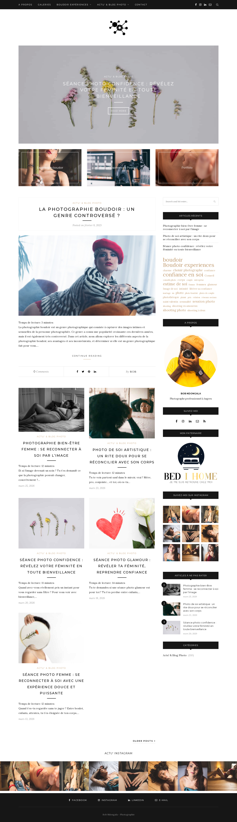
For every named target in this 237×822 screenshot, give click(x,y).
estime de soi (175, 284)
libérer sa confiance (201, 288)
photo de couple (206, 293)
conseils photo (169, 280)
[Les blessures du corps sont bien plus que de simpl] (171, 533)
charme (167, 270)
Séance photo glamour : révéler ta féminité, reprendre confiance (122, 566)
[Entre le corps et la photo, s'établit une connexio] (171, 552)
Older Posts (143, 741)
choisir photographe (188, 270)
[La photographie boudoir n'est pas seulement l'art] (190, 552)
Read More (118, 111)
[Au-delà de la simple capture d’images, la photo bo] (209, 514)
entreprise (199, 280)
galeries (44, 4)
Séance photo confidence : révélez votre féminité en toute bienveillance (118, 90)
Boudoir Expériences (72, 4)
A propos (25, 4)
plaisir (183, 297)
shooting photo (174, 310)
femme (192, 284)
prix (189, 297)
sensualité (185, 301)
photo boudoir (191, 293)
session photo (204, 301)
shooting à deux (196, 310)
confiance (209, 270)
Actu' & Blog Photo (118, 76)
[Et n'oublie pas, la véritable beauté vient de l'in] (209, 552)
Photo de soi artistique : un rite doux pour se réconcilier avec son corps (122, 456)
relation (196, 297)
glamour (212, 284)
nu (173, 293)
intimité (183, 288)
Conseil (209, 275)
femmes (201, 284)
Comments (41, 371)
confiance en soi (183, 275)
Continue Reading (87, 356)
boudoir (173, 260)
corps (181, 279)
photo (179, 293)
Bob (133, 371)
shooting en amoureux (185, 305)
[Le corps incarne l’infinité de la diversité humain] (209, 533)
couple (189, 280)
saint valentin (170, 301)
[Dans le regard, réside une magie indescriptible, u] (190, 514)
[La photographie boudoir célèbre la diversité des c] (171, 514)
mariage (167, 293)
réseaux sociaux (209, 297)
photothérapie (171, 297)
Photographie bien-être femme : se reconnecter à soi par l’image (51, 449)
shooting (167, 306)
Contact (141, 4)
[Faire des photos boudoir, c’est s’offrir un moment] (190, 533)
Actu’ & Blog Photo (111, 4)
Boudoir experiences (188, 265)
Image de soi (170, 288)
